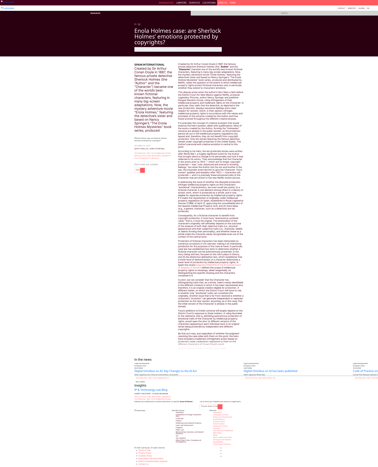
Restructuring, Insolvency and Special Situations (190, 432)
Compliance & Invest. (221, 414)
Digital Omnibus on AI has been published (270, 371)
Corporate (179, 418)
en (139, 24)
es (135, 24)
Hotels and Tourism (220, 426)
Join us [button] (222, 2)
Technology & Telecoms (222, 444)
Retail (215, 435)
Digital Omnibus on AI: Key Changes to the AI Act (165, 371)
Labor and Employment (184, 425)
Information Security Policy (150, 458)
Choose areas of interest (211, 406)
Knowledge (147, 49)
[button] (364, 8)
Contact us (143, 464)
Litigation (179, 427)
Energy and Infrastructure (222, 417)
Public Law (180, 430)
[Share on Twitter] (233, 51)
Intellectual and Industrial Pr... (260, 378)
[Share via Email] (241, 51)
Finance (178, 420)
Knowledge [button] (166, 2)
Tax (177, 436)
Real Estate (217, 433)
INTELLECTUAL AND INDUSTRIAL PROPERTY (152, 397)
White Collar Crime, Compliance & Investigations (188, 441)
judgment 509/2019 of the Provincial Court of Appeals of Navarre (209, 266)
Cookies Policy (145, 456)
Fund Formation (219, 424)
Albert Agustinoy (142, 394)
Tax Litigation (181, 438)
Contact (341, 8)
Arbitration (180, 412)
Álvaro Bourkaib (160, 394)
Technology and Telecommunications (152, 153)
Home (138, 49)
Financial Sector (219, 421)
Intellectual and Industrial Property (152, 156)
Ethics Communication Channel (152, 461)
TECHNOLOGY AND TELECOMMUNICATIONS (152, 399)
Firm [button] (233, 2)
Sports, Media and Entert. (222, 437)
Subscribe (140, 170)
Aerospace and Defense (222, 439)
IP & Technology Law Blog (165, 49)
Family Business (219, 419)
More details (140, 382)
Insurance (216, 428)
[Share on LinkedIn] (237, 51)
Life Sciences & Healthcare (223, 430)
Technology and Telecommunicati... (153, 378)
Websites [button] (352, 8)
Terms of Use (144, 450)
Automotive (217, 412)
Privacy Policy (144, 453)
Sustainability (218, 442)
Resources (95, 13)
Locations (209, 2)
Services (194, 2)
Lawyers (181, 2)
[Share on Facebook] (230, 51)
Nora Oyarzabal (157, 149)
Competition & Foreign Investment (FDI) (188, 415)
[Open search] (375, 8)
